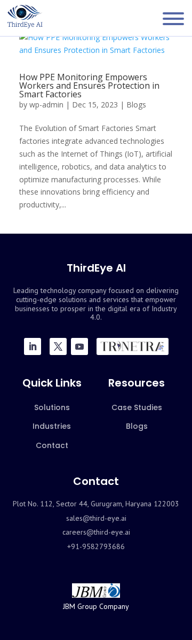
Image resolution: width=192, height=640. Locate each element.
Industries (52, 426)
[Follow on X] (58, 346)
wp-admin (46, 104)
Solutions (52, 407)
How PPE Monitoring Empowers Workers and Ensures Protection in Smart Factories (89, 85)
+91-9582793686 (96, 546)
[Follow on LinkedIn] (32, 346)
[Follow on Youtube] (79, 346)
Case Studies (136, 407)
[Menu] (173, 18)
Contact (52, 445)
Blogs (136, 104)
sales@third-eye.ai (96, 518)
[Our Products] (133, 346)
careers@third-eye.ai (96, 532)
